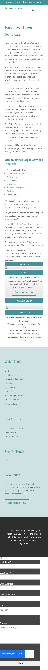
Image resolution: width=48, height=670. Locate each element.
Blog (7, 371)
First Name (5, 562)
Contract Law (12, 177)
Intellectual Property (16, 187)
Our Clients (25, 312)
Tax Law (10, 191)
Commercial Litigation (16, 173)
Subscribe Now (24, 292)
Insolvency (11, 184)
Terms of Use (33, 534)
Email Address (7, 583)
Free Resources (11, 375)
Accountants (10, 387)
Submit (20, 663)
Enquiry (3, 623)
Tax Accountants (12, 399)
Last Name (5, 573)
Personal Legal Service (15, 207)
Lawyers (8, 383)
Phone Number (7, 594)
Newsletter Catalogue (14, 379)
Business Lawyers (13, 404)
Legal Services (11, 432)
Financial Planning (13, 436)
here (24, 151)
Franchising (12, 180)
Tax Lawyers (10, 391)
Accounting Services (14, 395)
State (2, 605)
